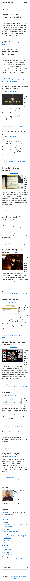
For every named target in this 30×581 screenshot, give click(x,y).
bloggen (9, 243)
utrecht (22, 42)
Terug (5, 542)
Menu (26, 2)
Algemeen (9, 41)
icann (12, 212)
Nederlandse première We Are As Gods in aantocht (15, 87)
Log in (17, 578)
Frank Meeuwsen (17, 497)
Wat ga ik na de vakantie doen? (12, 531)
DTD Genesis (14, 576)
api (8, 161)
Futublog (6, 392)
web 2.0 (12, 163)
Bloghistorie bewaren (11, 299)
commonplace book (18, 495)
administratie (10, 79)
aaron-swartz (10, 293)
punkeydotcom (10, 447)
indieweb (9, 160)
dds (14, 386)
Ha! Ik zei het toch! (9, 549)
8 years (4, 522)
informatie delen (12, 161)
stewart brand (18, 42)
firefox (14, 244)
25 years (4, 552)
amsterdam (10, 386)
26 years (4, 557)
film (19, 79)
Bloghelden (5, 512)
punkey (3, 337)
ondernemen (8, 81)
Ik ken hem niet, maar (9, 554)
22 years (4, 540)
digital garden (17, 493)
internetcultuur (22, 335)
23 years (4, 545)
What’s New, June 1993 (12, 431)
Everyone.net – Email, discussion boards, (14, 559)
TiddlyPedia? (7, 538)
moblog (16, 426)
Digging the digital (7, 2)
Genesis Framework (22, 576)
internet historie (11, 42)
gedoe (21, 79)
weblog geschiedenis (23, 479)
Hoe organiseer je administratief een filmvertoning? (10, 52)
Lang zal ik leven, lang (11, 453)
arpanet (9, 212)
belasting (16, 79)
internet (15, 212)
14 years (4, 529)
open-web (8, 163)
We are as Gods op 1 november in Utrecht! (11, 15)
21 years (4, 534)
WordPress (13, 578)
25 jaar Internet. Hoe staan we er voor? (13, 343)
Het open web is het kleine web (13, 132)
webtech (9, 210)
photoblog (21, 426)
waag (7, 387)
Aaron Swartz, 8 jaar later (13, 249)
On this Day (5, 519)
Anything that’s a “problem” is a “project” (15, 536)
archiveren (10, 244)
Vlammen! (6, 547)
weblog (24, 244)
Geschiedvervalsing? (11, 217)
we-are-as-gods (15, 81)
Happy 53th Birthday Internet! (11, 169)
